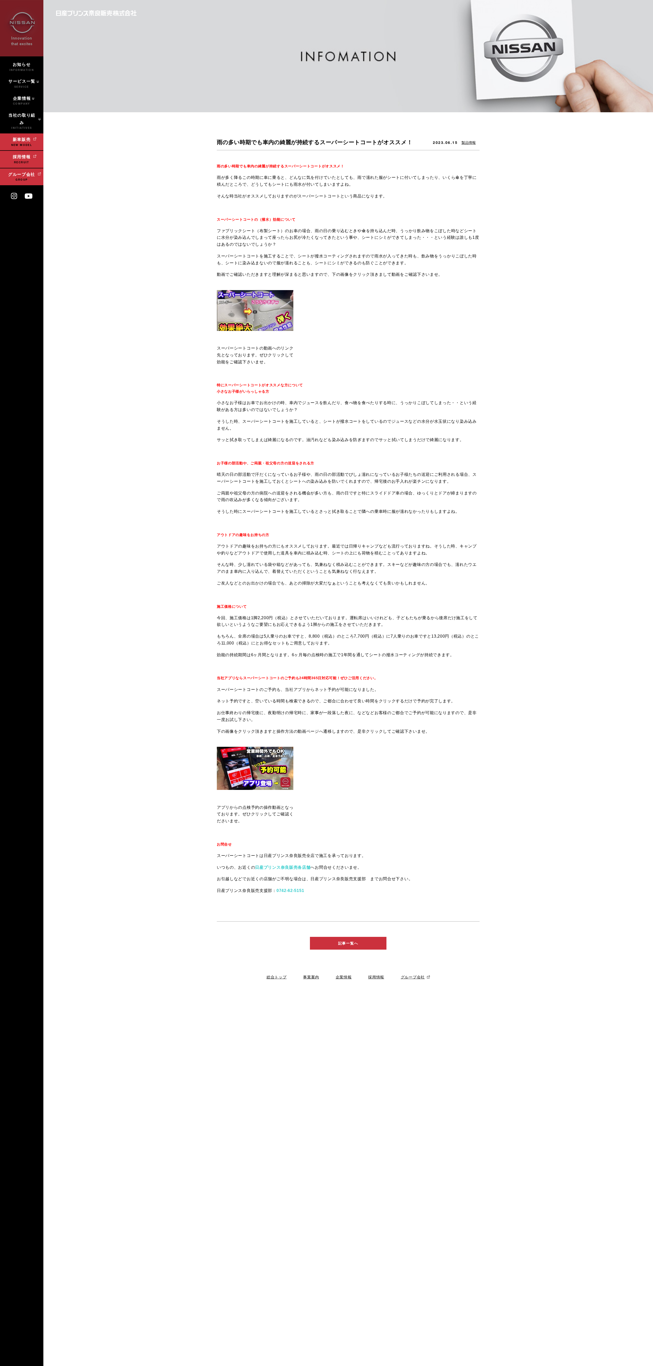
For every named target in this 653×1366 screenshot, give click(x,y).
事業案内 (311, 977)
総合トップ (277, 977)
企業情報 (344, 977)
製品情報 (468, 143)
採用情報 (376, 977)
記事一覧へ (348, 943)
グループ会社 (413, 977)
